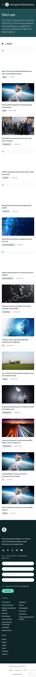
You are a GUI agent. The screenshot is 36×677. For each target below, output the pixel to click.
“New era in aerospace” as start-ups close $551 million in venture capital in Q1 (17, 441)
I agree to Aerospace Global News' (17, 586)
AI (3, 480)
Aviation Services (7, 605)
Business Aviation (8, 278)
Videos (4, 645)
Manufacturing (6, 630)
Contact (4, 654)
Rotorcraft (22, 611)
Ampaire (5, 379)
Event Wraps (6, 616)
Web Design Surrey (17, 674)
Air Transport (6, 602)
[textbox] (16, 580)
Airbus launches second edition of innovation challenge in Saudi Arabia (16, 307)
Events (4, 639)
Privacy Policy (25, 586)
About (4, 648)
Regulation (22, 602)
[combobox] (18, 580)
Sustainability (23, 608)
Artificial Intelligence (9, 245)
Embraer (5, 513)
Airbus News (6, 312)
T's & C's (25, 670)
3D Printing (6, 211)
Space (4, 77)
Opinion (4, 642)
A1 (3, 345)
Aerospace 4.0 (7, 144)
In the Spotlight (7, 619)
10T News (5, 178)
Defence (4, 613)
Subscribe (7, 591)
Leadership (5, 627)
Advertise (5, 651)
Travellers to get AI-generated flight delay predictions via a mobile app (15, 341)
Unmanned (22, 614)
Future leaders (7, 446)
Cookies (11, 670)
